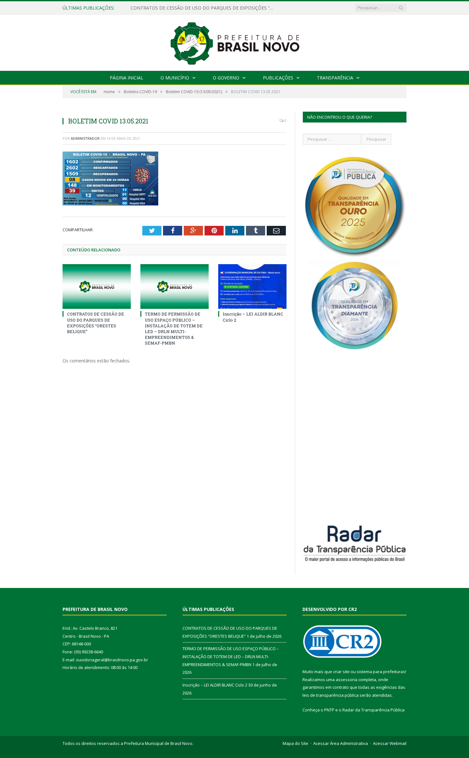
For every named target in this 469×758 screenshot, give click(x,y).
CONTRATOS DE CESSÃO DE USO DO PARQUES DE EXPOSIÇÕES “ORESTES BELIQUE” (95, 322)
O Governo (226, 78)
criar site (341, 671)
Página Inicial (126, 78)
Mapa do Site (295, 743)
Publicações (278, 78)
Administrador (85, 138)
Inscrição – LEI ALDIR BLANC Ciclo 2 (214, 685)
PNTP (329, 710)
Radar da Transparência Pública (373, 710)
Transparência (335, 78)
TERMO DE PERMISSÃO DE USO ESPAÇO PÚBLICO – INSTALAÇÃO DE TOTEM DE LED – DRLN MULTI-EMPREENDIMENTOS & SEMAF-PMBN (203, 8)
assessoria (346, 679)
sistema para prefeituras (381, 671)
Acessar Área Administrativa (340, 743)
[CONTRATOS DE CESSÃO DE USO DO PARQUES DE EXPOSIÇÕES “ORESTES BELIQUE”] (97, 286)
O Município (174, 78)
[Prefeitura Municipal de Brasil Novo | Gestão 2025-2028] (234, 41)
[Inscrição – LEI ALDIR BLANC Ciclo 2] (252, 286)
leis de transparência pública (330, 695)
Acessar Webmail (389, 743)
